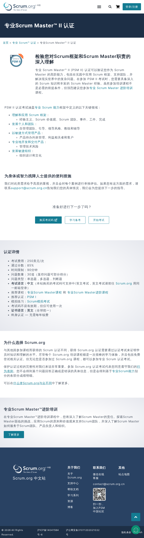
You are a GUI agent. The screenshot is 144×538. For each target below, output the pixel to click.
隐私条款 (126, 532)
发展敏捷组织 (21, 151)
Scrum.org (124, 283)
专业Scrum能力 (123, 371)
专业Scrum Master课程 (44, 292)
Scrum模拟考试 (38, 301)
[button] (99, 7)
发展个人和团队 (23, 124)
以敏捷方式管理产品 (26, 133)
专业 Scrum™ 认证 (24, 42)
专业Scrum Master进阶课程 (87, 292)
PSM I (31, 297)
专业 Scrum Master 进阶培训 (111, 88)
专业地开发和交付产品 (28, 142)
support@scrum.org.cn (29, 188)
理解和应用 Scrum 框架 (29, 115)
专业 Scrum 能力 (47, 107)
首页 (6, 42)
